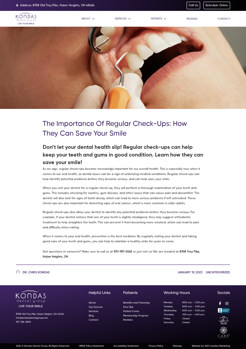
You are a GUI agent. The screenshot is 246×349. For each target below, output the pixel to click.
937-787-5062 (123, 251)
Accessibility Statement (126, 346)
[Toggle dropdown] (93, 18)
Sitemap (177, 346)
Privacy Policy (156, 346)
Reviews (192, 19)
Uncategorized (218, 272)
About (85, 18)
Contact (224, 19)
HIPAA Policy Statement (91, 346)
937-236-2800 (23, 322)
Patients (156, 18)
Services (121, 18)
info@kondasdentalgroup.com (32, 318)
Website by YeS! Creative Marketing (211, 346)
